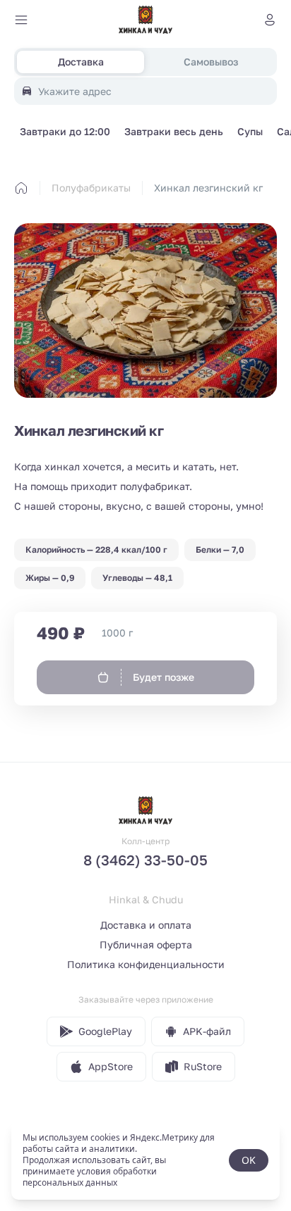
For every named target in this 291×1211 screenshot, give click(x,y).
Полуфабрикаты (91, 188)
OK (249, 1160)
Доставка (81, 62)
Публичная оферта (146, 944)
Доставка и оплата (145, 925)
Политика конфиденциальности (146, 964)
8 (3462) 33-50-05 (145, 859)
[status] (145, 1160)
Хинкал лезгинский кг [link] (208, 188)
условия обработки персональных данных (90, 1176)
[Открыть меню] (21, 20)
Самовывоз (211, 62)
